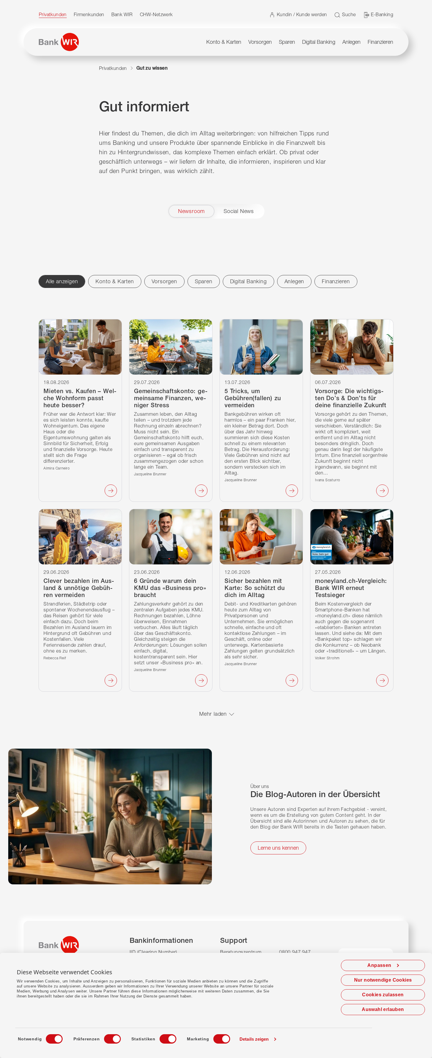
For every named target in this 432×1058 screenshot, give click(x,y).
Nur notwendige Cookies (383, 979)
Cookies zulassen (382, 994)
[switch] (107, 1037)
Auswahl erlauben (383, 1009)
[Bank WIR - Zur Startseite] (59, 42)
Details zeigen (254, 1039)
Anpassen (379, 965)
